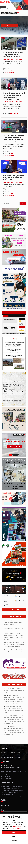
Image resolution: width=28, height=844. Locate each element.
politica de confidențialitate (14, 828)
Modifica (14, 836)
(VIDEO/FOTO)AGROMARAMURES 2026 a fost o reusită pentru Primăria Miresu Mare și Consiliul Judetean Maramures (14, 644)
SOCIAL (5, 47)
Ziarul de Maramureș (8, 59)
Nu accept (14, 840)
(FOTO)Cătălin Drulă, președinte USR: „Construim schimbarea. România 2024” (13, 178)
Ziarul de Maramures (7, 25)
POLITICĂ (6, 130)
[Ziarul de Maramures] (10, 13)
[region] (14, 829)
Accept (14, 832)
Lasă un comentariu (9, 72)
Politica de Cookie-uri (6, 804)
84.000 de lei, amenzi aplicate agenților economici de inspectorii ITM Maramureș (13, 55)
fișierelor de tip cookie (17, 826)
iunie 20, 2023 (19, 59)
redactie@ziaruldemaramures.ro (12, 757)
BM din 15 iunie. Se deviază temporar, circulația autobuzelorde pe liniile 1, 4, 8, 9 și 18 (14, 690)
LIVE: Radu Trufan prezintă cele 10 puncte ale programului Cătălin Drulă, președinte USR (13, 137)
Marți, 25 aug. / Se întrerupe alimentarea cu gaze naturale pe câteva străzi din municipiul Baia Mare (13, 622)
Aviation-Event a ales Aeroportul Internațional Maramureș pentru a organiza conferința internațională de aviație (14, 96)
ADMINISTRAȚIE (8, 87)
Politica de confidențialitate (7, 806)
